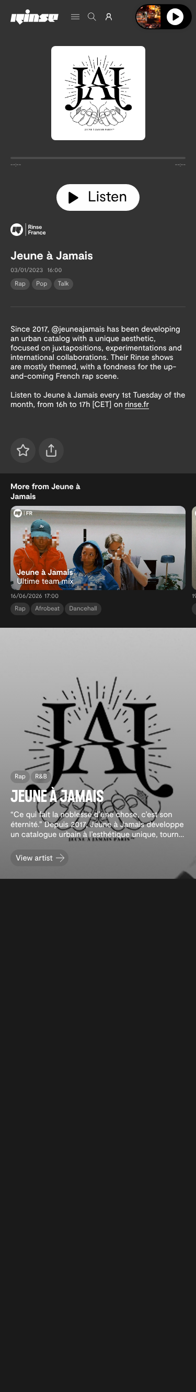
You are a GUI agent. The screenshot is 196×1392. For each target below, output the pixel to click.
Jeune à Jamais (51, 255)
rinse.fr (137, 404)
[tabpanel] (98, 160)
